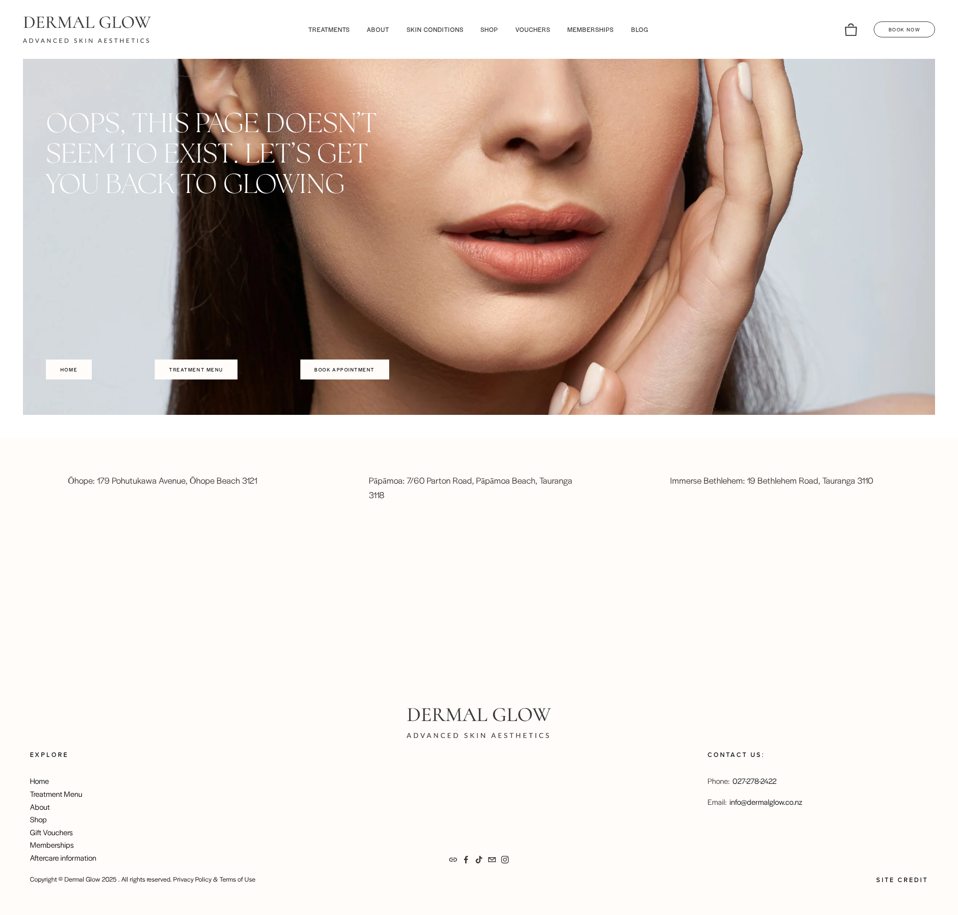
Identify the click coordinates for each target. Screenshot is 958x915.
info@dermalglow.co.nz (765, 801)
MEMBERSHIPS (590, 29)
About (40, 806)
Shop (38, 819)
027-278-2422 (754, 780)
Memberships (52, 844)
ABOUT (378, 29)
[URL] (453, 860)
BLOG (640, 29)
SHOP (489, 29)
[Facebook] (466, 860)
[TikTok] (479, 860)
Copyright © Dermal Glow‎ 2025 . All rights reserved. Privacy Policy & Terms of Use (142, 879)
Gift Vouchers (51, 832)
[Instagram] (505, 860)
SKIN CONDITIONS (435, 29)
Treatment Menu (196, 369)
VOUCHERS (532, 29)
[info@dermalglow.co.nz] (492, 860)
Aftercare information (63, 857)
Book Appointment (344, 369)
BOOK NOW (904, 29)
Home (68, 369)
